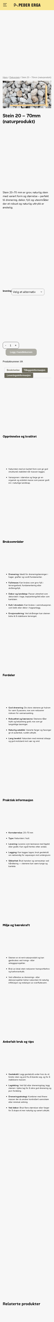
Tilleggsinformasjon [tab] (34, 370)
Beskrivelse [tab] (13, 370)
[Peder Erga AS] (27, 5)
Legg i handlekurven (21, 352)
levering (7, 291)
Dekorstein (15, 77)
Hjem (5, 77)
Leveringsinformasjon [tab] (19, 375)
